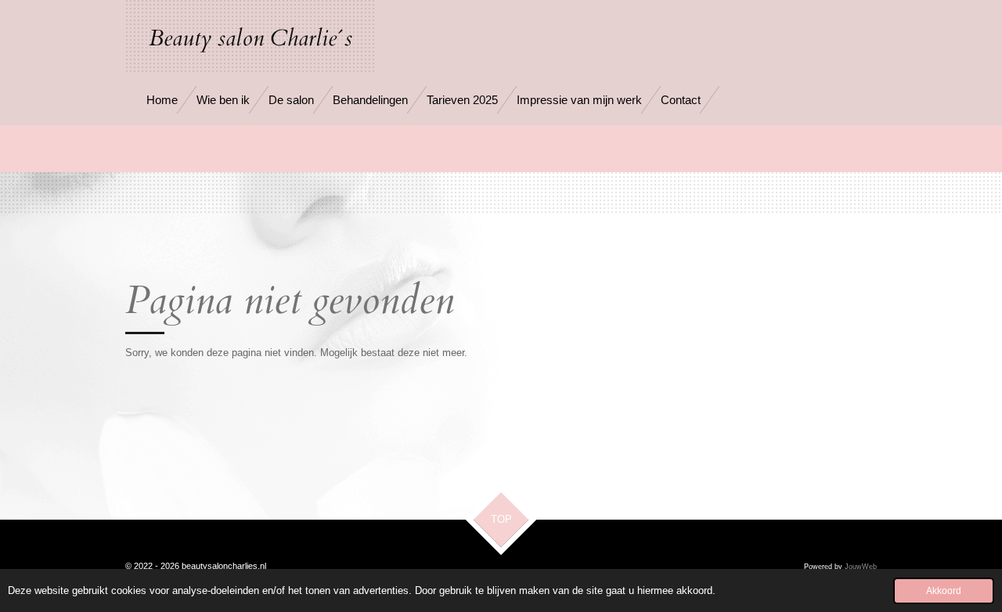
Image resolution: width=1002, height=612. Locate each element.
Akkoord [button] (943, 590)
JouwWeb (861, 567)
